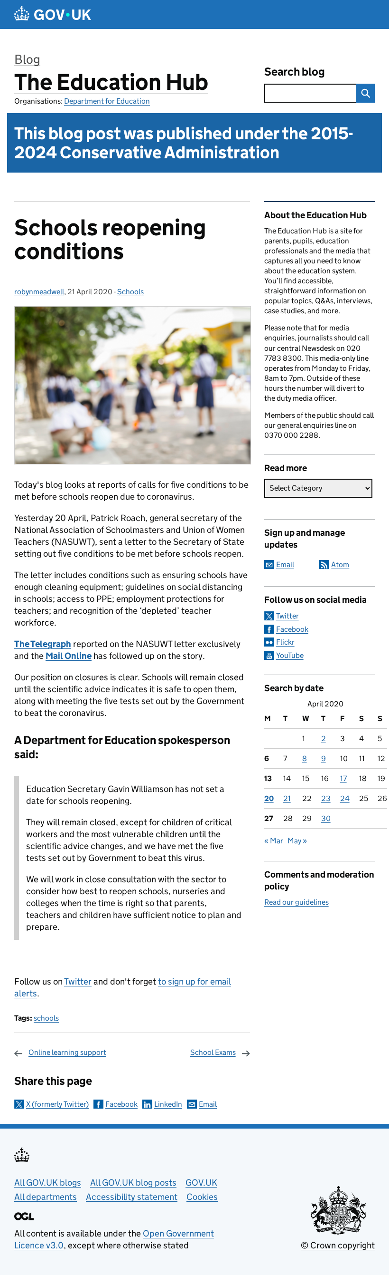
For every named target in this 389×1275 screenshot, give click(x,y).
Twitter (78, 981)
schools (46, 1018)
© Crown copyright (338, 1245)
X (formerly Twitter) (57, 1104)
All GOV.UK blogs (47, 1182)
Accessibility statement (131, 1196)
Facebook (121, 1104)
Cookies (202, 1196)
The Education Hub (111, 82)
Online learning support (67, 1052)
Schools (130, 291)
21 (287, 798)
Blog (27, 59)
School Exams (213, 1052)
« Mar (273, 840)
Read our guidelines (296, 902)
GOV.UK (201, 1182)
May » (297, 840)
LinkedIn (168, 1104)
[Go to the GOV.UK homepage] (52, 14)
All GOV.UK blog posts (133, 1182)
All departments (45, 1196)
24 (345, 798)
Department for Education (107, 101)
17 (343, 778)
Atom (340, 564)
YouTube (290, 655)
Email (208, 1104)
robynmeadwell (39, 291)
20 (269, 798)
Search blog (294, 71)
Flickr (285, 642)
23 (326, 798)
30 (326, 818)
